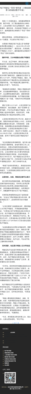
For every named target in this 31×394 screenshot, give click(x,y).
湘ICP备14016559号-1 (15, 388)
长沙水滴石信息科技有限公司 (15, 387)
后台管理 (7, 365)
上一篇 (14, 323)
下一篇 (17, 323)
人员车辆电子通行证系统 (11, 355)
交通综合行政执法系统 (10, 359)
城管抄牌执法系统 (9, 352)
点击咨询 (12, 332)
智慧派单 (7, 363)
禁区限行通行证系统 (10, 357)
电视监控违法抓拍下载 (10, 361)
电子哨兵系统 (8, 350)
